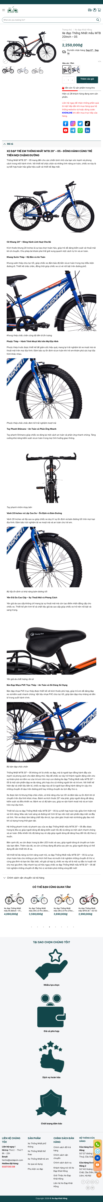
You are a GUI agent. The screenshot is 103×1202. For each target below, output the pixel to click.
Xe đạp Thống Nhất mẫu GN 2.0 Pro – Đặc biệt (88, 909)
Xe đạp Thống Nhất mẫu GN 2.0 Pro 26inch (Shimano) (14, 909)
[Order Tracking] (90, 10)
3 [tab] (43, 927)
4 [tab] (49, 927)
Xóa (99, 61)
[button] (84, 913)
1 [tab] (31, 927)
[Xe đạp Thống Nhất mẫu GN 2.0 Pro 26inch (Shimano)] (14, 899)
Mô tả (10, 144)
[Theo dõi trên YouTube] (92, 1188)
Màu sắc (65, 63)
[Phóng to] (5, 61)
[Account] (94, 10)
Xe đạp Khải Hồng (83, 29)
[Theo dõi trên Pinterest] (88, 1188)
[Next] (53, 46)
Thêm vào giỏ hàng (87, 80)
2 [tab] (37, 927)
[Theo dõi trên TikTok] (88, 1182)
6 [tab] (61, 927)
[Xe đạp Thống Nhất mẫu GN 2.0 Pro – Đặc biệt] (88, 899)
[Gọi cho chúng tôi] (97, 1182)
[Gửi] (97, 19)
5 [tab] (55, 927)
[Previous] (6, 46)
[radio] (67, 70)
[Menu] (3, 10)
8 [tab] (73, 927)
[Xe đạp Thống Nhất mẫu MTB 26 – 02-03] (64, 899)
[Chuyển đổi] (4, 144)
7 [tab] (67, 927)
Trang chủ (67, 29)
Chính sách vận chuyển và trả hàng (25, 877)
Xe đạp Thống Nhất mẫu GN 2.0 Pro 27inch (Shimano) (39, 909)
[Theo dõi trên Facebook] (83, 1182)
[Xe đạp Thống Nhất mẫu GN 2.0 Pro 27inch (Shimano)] (39, 899)
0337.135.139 (8, 1166)
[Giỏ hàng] (99, 10)
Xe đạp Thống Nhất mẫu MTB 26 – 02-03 (63, 909)
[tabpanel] (14, 907)
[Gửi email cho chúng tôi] (92, 1182)
